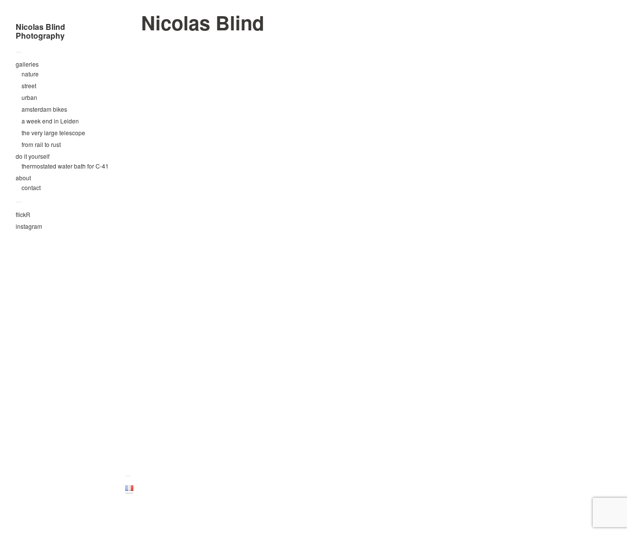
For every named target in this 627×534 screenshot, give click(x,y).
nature (30, 74)
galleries (27, 64)
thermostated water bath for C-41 (65, 166)
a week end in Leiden (50, 121)
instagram (29, 226)
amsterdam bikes (44, 109)
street (29, 85)
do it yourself (32, 156)
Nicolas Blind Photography (40, 31)
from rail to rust (41, 144)
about (23, 177)
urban (29, 97)
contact (31, 187)
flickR (23, 214)
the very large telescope (53, 132)
